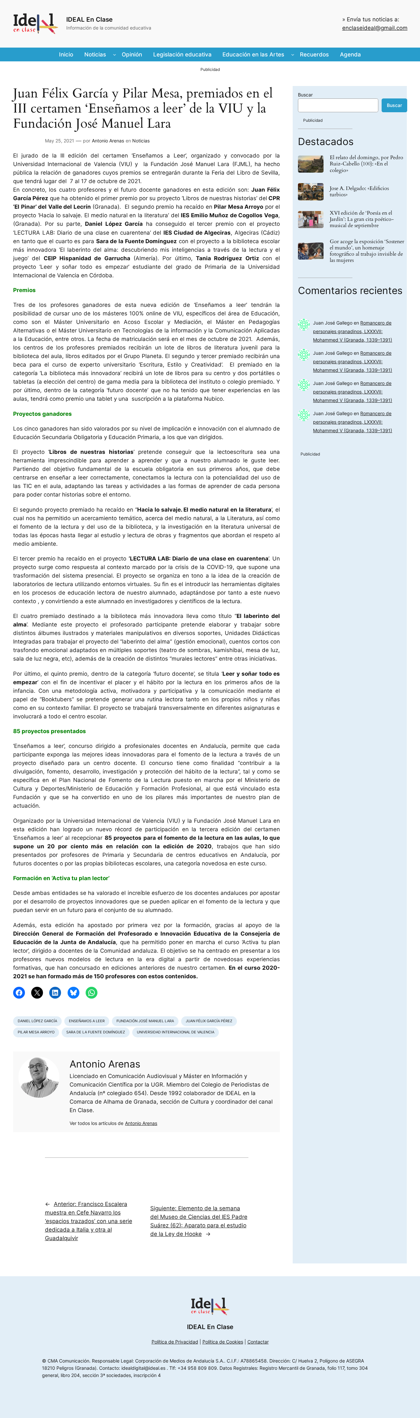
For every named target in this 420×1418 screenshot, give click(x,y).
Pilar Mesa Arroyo (36, 1032)
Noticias (141, 140)
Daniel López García (37, 1021)
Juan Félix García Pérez (209, 1021)
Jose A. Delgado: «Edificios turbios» (359, 191)
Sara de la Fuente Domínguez (95, 1032)
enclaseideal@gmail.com (375, 28)
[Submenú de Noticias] (114, 54)
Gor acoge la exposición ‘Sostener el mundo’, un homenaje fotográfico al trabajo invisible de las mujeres (367, 251)
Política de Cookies (222, 1341)
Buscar (305, 94)
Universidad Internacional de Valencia (175, 1032)
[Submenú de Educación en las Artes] (292, 54)
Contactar (258, 1341)
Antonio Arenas (108, 140)
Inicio (66, 54)
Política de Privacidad (175, 1341)
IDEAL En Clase (89, 19)
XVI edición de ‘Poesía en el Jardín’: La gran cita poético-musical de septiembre (362, 219)
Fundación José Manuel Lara (145, 1021)
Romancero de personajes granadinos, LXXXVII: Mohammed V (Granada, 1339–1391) (352, 331)
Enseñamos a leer (87, 1021)
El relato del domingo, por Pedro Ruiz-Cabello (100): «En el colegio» (366, 164)
